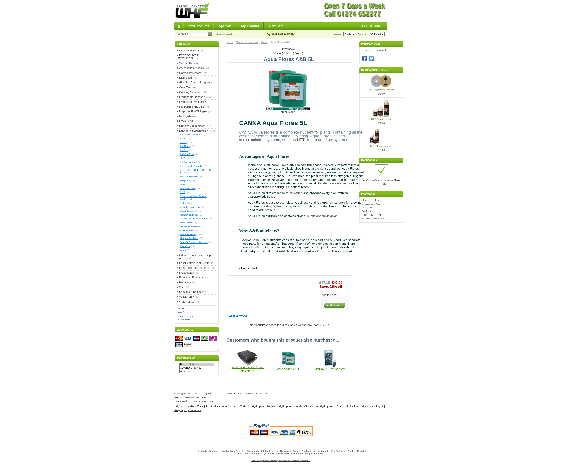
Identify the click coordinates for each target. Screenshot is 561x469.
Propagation (186, 272)
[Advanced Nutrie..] (197, 368)
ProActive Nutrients (190, 226)
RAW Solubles (187, 230)
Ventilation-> (186, 296)
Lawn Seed (186, 121)
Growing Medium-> (190, 92)
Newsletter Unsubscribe (373, 218)
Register (378, 25)
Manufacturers (186, 357)
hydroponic (280, 206)
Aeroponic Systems (348, 406)
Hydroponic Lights (372, 406)
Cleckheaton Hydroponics (319, 406)
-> (193, 130)
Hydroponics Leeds (290, 406)
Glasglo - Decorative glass (195, 82)
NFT (301, 140)
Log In (364, 25)
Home (230, 42)
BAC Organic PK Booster (381, 89)
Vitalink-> (185, 246)
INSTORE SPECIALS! (192, 106)
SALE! (183, 287)
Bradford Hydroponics (219, 406)
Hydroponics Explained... (375, 50)
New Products (198, 26)
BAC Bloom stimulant (381, 146)
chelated (322, 183)
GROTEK (185, 203)
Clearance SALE (189, 50)
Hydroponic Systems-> (192, 101)
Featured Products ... (187, 316)
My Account (250, 26)
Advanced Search (224, 33)
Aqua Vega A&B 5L (288, 369)
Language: (337, 34)
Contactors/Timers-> (191, 72)
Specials (225, 26)
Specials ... (182, 308)
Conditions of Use (371, 203)
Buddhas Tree (187, 154)
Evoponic (185, 180)
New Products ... (185, 312)
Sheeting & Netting (190, 292)
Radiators (185, 282)
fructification (294, 193)
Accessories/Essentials (193, 68)
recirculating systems (261, 140)
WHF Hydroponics (203, 393)
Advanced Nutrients (190, 134)
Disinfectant (186, 77)
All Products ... (184, 319)
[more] (385, 70)
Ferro (182, 184)
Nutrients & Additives (247, 42)
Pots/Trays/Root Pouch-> (194, 267)
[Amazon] (197, 371)
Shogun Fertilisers (189, 238)
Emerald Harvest (188, 176)
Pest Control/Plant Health (194, 263)
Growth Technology (190, 206)
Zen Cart (262, 393)
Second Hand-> (188, 63)
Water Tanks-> (187, 301)
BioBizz (184, 150)
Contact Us (367, 207)
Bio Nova (185, 146)
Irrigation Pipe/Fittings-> (193, 111)
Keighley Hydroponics (187, 410)
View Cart (276, 26)
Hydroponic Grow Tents (190, 406)
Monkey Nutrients (189, 214)
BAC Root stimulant (381, 119)
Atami (183, 138)
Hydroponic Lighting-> (192, 97)
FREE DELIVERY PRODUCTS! (188, 57)
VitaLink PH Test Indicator (329, 369)
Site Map (366, 211)
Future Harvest (187, 188)
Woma (183, 250)
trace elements (339, 183)
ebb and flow (321, 140)
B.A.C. (183, 142)
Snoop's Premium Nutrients (194, 242)
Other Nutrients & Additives (194, 218)
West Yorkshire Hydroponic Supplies (255, 406)
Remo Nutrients (188, 234)
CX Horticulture (188, 162)
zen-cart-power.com (203, 401)
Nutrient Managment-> (192, 125)
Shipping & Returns (372, 200)
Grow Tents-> (187, 87)
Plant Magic (186, 222)
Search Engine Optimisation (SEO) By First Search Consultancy (280, 460)
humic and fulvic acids (322, 216)
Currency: (362, 34)
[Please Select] (197, 364)
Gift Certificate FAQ (372, 215)
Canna (264, 42)
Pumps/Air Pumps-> (191, 277)
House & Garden (188, 210)
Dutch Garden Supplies (191, 166)
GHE (182, 192)
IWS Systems (187, 116)
